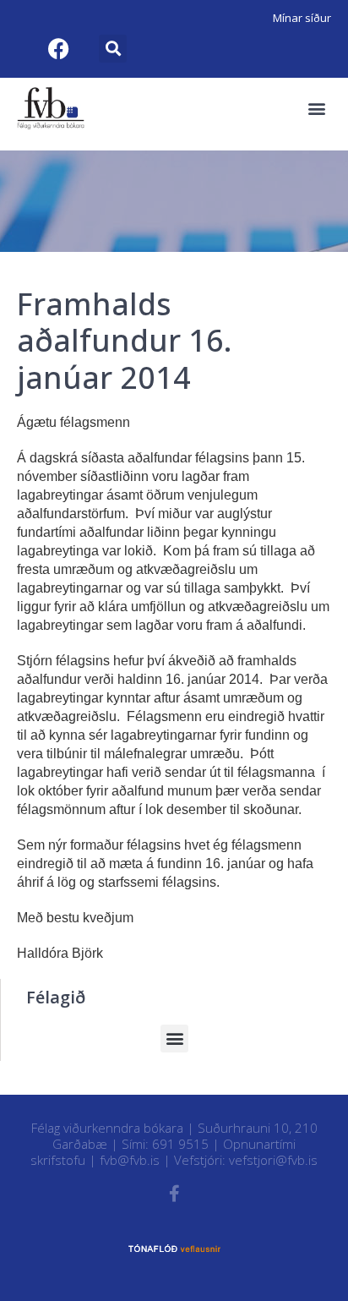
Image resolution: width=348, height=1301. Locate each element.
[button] (113, 49)
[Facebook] (58, 48)
